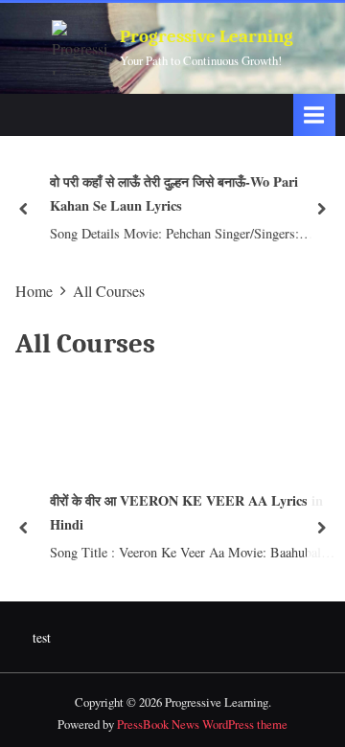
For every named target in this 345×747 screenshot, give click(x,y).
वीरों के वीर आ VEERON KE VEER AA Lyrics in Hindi (185, 512)
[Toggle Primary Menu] (314, 114)
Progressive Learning (206, 36)
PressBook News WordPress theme (202, 724)
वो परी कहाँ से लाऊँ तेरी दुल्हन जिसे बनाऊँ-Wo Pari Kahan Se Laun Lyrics (173, 193)
